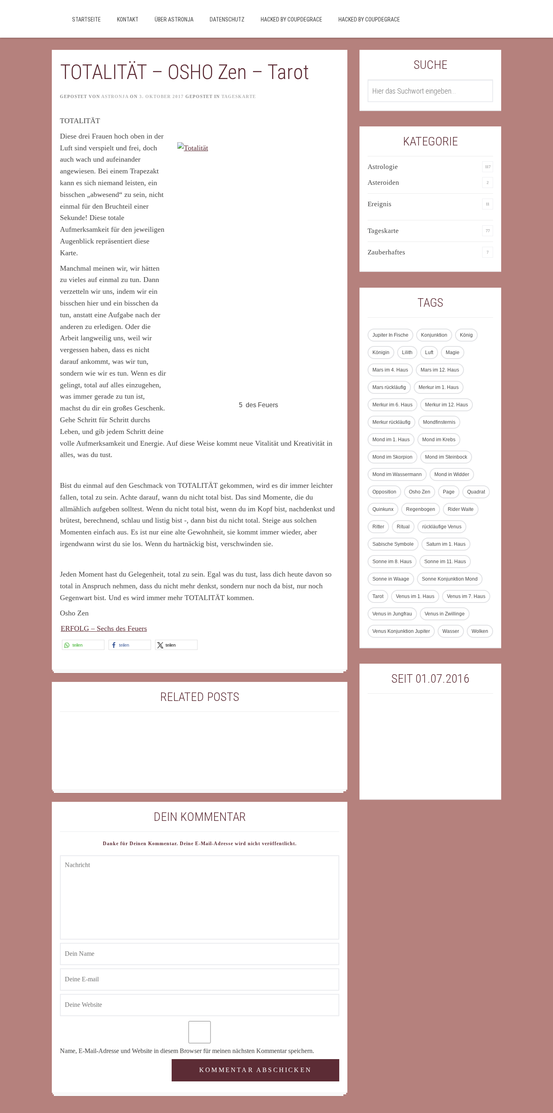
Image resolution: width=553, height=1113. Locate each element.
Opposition (384, 492)
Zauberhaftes (386, 252)
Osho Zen (419, 492)
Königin (380, 352)
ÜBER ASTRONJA (174, 19)
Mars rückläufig (389, 387)
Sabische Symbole (393, 544)
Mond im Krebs (438, 439)
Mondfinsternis (439, 422)
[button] (83, 645)
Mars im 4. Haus (390, 370)
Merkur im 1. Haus (439, 387)
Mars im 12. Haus (440, 370)
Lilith (407, 352)
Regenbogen (420, 509)
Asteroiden (383, 182)
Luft (429, 352)
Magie (452, 352)
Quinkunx (382, 509)
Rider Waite (461, 509)
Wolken (480, 631)
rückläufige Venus (442, 527)
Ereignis (379, 204)
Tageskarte (238, 96)
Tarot (377, 596)
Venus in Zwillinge (445, 614)
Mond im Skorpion (392, 457)
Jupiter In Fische (390, 335)
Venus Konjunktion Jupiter (401, 631)
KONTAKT (127, 19)
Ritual (403, 527)
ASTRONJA (114, 96)
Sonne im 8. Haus (392, 561)
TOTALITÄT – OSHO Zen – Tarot (184, 72)
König (466, 335)
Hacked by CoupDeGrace (291, 19)
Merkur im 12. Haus (446, 405)
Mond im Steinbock (446, 457)
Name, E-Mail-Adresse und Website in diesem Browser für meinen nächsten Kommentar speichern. (187, 1050)
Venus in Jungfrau (392, 614)
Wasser (450, 631)
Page (449, 492)
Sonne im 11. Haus (445, 561)
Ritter (378, 527)
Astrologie (383, 167)
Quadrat (476, 492)
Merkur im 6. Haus (392, 405)
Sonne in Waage (390, 579)
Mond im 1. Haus (391, 439)
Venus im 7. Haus (466, 596)
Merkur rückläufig (391, 422)
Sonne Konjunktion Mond (450, 579)
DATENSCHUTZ (227, 19)
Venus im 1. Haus (415, 596)
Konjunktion (434, 335)
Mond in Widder (451, 474)
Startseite (86, 19)
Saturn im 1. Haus (446, 544)
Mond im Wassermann (397, 474)
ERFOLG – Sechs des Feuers (104, 628)
